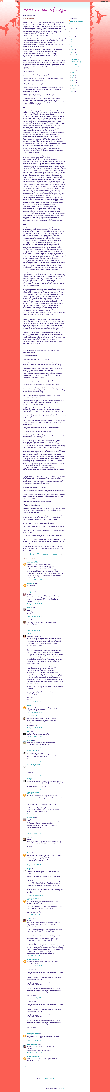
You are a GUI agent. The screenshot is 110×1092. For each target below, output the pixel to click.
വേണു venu (30, 592)
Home (44, 1074)
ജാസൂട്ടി (29, 779)
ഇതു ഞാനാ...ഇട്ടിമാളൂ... (44, 9)
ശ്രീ (28, 620)
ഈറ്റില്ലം (75, 64)
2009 (72, 47)
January (74, 88)
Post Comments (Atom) (48, 1078)
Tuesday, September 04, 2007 (34, 579)
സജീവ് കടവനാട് (32, 751)
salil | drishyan (31, 634)
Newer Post (27, 1074)
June (73, 75)
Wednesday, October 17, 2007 (34, 1052)
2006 (72, 91)
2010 (72, 44)
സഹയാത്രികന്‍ (32, 716)
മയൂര (28, 732)
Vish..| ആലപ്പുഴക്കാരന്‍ (33, 765)
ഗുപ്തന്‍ (29, 868)
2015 (72, 31)
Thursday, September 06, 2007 (34, 814)
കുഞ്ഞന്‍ (29, 918)
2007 (72, 52)
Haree (28, 853)
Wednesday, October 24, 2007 (34, 1063)
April (73, 80)
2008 (72, 49)
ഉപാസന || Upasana (33, 837)
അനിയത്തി (75, 67)
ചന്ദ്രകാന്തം (30, 817)
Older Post (62, 1074)
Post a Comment (29, 1066)
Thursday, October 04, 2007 (34, 1040)
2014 (72, 34)
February (74, 85)
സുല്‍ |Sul (30, 607)
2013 (72, 36)
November (75, 54)
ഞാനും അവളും (77, 62)
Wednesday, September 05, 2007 (35, 747)
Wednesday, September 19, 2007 (35, 895)
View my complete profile (75, 24)
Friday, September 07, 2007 (34, 865)
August (74, 70)
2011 (72, 42)
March (74, 83)
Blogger (62, 1088)
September (75, 59)
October (74, 57)
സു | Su (29, 705)
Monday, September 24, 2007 (34, 966)
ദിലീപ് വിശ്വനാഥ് (32, 1044)
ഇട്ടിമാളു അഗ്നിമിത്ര (33, 562)
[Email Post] (61, 554)
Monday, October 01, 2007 (34, 998)
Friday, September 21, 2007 (34, 914)
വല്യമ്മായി (30, 583)
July (73, 72)
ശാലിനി (29, 740)
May (73, 78)
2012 (72, 39)
